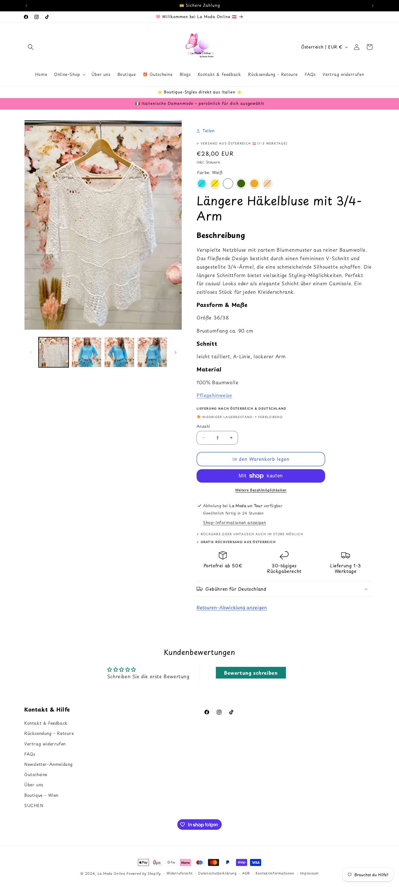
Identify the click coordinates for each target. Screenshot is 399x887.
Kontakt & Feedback (46, 723)
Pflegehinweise (214, 395)
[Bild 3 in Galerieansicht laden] (119, 352)
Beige (267, 183)
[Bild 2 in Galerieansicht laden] (87, 352)
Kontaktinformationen (275, 873)
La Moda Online (111, 873)
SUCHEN (34, 805)
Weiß (228, 183)
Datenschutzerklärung (217, 873)
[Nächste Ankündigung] (372, 5)
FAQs (29, 754)
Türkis (202, 183)
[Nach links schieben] (30, 352)
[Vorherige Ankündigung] (26, 5)
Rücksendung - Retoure (49, 734)
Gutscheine (35, 775)
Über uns (33, 785)
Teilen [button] (208, 131)
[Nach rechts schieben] (175, 352)
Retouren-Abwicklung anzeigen (232, 607)
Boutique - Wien (41, 795)
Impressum (309, 873)
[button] (30, 47)
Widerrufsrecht (179, 873)
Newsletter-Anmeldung (48, 764)
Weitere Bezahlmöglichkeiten (261, 490)
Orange (254, 183)
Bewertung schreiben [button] (250, 672)
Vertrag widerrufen (45, 744)
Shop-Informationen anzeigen (234, 522)
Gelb (215, 183)
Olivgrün (241, 183)
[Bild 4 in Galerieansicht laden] (152, 352)
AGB (246, 873)
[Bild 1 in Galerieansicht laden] (54, 352)
